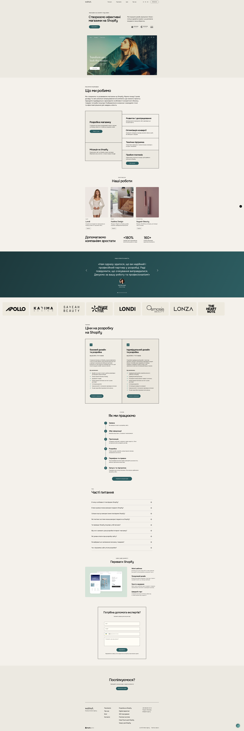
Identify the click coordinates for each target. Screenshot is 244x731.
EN (147, 1)
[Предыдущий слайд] (86, 270)
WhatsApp (149, 709)
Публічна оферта (155, 727)
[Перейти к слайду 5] (122, 292)
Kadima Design (117, 221)
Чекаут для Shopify (125, 723)
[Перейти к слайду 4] (121, 292)
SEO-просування (124, 714)
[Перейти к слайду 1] (117, 292)
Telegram (144, 709)
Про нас (134, 2)
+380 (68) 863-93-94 (147, 708)
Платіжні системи (124, 717)
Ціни (127, 2)
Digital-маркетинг (124, 711)
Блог (105, 714)
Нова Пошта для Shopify (126, 720)
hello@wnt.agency (146, 711)
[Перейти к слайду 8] (126, 292)
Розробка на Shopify (125, 708)
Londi (88, 221)
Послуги (110, 2)
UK (143, 1)
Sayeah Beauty (142, 221)
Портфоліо (118, 2)
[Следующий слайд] (240, 206)
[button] (96, 396)
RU (145, 1)
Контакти (107, 717)
